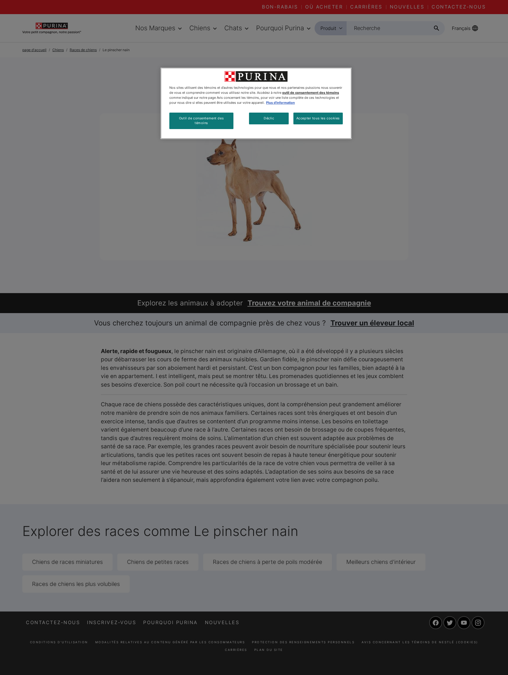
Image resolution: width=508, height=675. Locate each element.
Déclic (269, 118)
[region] (256, 103)
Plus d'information (280, 103)
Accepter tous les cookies (318, 118)
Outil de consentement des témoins (201, 120)
